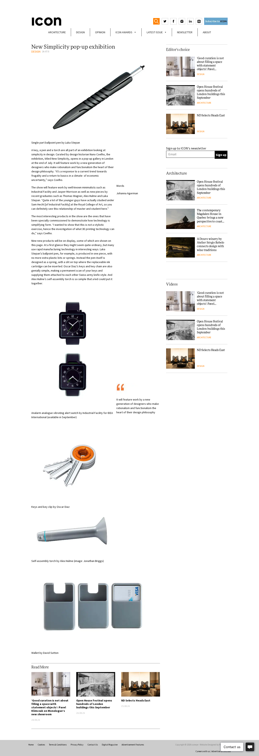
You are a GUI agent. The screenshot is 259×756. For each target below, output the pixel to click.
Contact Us (92, 744)
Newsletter (184, 32)
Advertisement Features (133, 744)
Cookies (41, 744)
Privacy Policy (77, 744)
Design (80, 32)
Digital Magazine (110, 744)
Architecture (57, 32)
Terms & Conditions (58, 744)
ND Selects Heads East (135, 700)
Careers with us (202, 751)
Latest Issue (155, 32)
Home (31, 744)
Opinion (100, 32)
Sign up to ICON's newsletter (186, 148)
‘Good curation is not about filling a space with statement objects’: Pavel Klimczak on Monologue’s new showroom (49, 707)
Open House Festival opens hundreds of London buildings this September (94, 704)
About (207, 32)
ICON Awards (124, 32)
